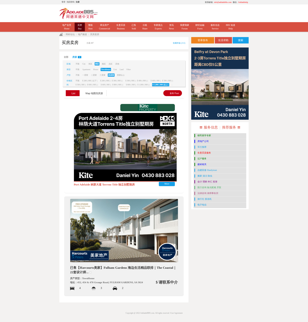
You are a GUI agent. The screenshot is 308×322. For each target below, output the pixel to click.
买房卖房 (94, 34)
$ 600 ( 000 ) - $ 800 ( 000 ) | (112, 85)
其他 (117, 64)
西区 (97, 64)
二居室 (94, 75)
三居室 (102, 75)
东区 (90, 64)
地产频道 (82, 34)
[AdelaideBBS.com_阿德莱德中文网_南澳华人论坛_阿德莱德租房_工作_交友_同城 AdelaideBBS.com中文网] (78, 13)
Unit (115, 69)
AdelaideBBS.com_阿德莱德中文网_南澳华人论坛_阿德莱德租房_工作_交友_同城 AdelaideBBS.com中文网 (61, 34)
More (166, 184)
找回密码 (70, 2)
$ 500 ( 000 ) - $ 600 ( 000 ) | (87, 85)
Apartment (86, 69)
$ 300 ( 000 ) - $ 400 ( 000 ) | (136, 81)
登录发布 (203, 40)
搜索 (240, 40)
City (84, 64)
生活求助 (223, 40)
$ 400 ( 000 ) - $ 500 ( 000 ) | (162, 81)
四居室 (111, 75)
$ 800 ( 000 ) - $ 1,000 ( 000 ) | (138, 85)
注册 (78, 2)
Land (122, 69)
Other (128, 69)
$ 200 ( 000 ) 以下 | (89, 81)
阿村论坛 (70, 34)
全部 (66, 57)
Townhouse (106, 69)
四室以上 (121, 75)
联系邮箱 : (218, 2)
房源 (76, 57)
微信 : (240, 2)
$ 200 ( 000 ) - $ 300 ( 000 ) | (111, 81)
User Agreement (176, 313)
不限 (77, 64)
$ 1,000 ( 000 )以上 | (161, 85)
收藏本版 (179, 43)
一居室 (85, 75)
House (95, 69)
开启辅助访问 (172, 2)
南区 (104, 64)
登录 (63, 2)
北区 (110, 64)
